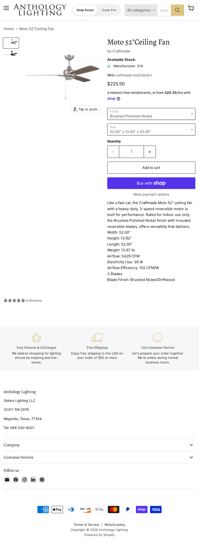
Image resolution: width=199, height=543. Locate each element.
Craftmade (121, 51)
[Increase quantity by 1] (150, 152)
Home (9, 29)
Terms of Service (86, 525)
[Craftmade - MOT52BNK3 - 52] (11, 43)
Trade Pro (109, 10)
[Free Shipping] (97, 346)
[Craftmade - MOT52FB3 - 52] (11, 54)
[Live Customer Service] (157, 348)
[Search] (177, 10)
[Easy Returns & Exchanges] (36, 348)
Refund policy (115, 525)
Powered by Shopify (99, 535)
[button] (99, 301)
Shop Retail (84, 10)
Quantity (114, 141)
